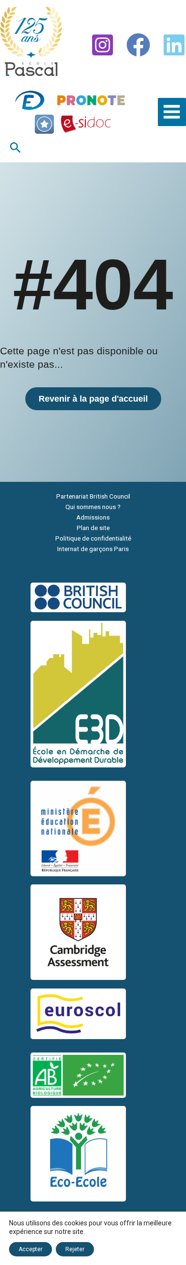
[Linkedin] (174, 45)
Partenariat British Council (93, 496)
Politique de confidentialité (93, 538)
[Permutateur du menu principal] (172, 112)
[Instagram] (102, 45)
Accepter (30, 1249)
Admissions (93, 517)
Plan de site (93, 528)
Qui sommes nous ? (93, 506)
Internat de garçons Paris (93, 549)
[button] (15, 148)
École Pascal (17, 79)
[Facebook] (138, 45)
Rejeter (74, 1249)
